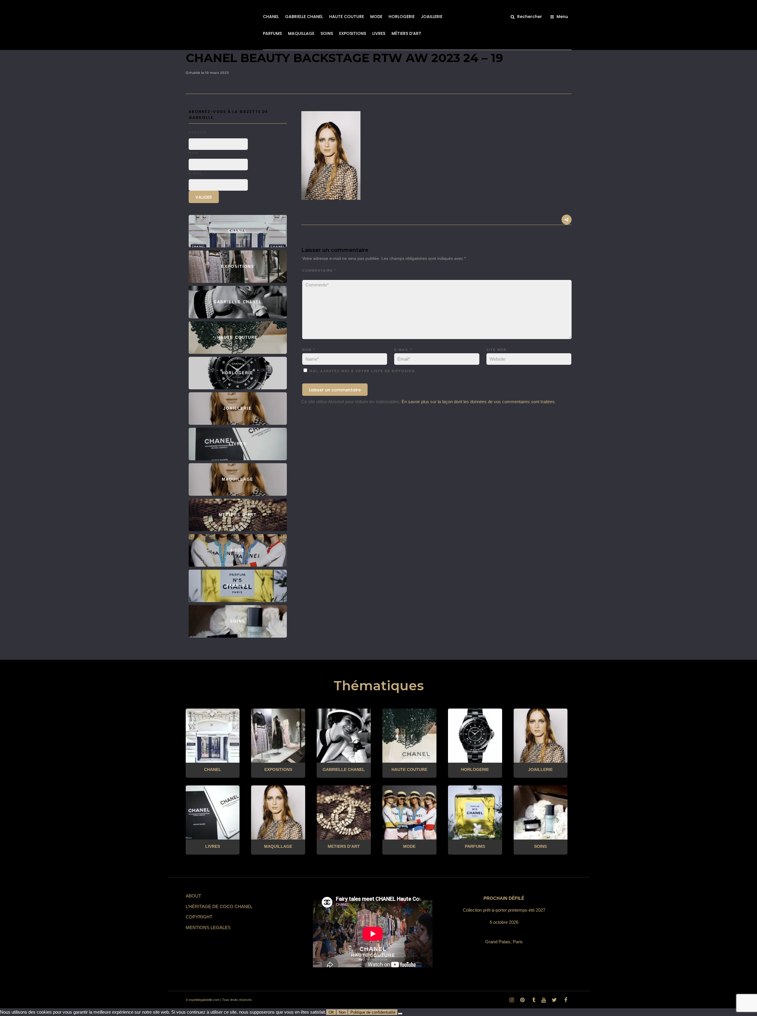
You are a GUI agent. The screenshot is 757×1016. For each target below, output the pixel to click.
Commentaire (319, 270)
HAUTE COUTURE (346, 17)
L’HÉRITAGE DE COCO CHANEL (219, 906)
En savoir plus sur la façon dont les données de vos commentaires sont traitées (478, 401)
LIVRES (378, 33)
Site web (496, 349)
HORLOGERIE (402, 17)
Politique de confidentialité (372, 1012)
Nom (308, 349)
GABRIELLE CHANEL (304, 17)
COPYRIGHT (199, 916)
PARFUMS (272, 33)
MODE (376, 17)
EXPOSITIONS (352, 33)
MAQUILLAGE (301, 33)
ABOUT (193, 895)
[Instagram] (511, 1000)
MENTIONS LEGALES (208, 927)
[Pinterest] (522, 1000)
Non (342, 1012)
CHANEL (271, 17)
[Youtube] (543, 1000)
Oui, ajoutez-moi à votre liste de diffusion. (362, 371)
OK (331, 1012)
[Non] (400, 1014)
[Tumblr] (532, 1000)
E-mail (403, 349)
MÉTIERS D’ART (406, 33)
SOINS (327, 33)
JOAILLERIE (431, 17)
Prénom (197, 132)
